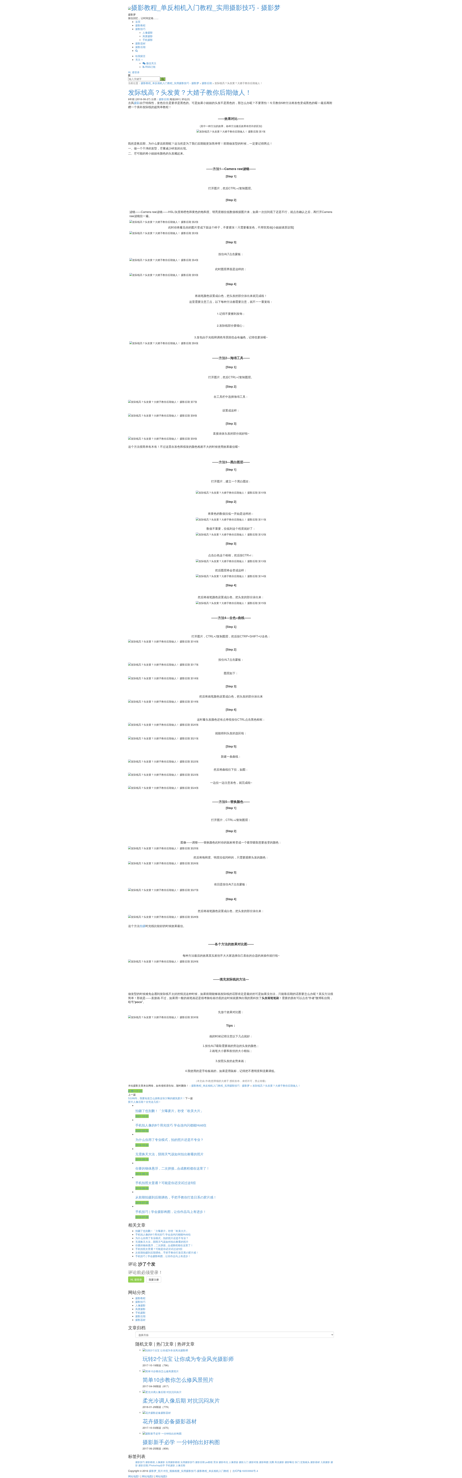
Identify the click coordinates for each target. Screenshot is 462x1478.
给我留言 (140, 56)
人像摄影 (148, 32)
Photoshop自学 (157, 1465)
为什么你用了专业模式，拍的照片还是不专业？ (161, 1238)
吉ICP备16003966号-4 (245, 1471)
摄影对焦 (254, 1462)
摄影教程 (140, 25)
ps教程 (209, 1462)
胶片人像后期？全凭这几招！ (144, 1102)
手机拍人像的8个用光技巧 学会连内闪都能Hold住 (163, 1234)
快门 (297, 1462)
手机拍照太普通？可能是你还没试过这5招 (158, 1249)
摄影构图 (264, 1462)
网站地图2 (147, 1476)
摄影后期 (140, 47)
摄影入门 (244, 1462)
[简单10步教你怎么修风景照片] (161, 1370)
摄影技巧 (140, 29)
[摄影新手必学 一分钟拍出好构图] (162, 1433)
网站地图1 (134, 1476)
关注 (138, 59)
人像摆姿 (234, 1462)
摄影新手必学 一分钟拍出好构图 (181, 1442)
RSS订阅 (150, 67)
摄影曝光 (290, 1462)
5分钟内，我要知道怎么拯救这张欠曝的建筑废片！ (156, 1098)
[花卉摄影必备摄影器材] (157, 1412)
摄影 (137, 103)
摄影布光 (224, 1462)
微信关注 (150, 63)
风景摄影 (148, 36)
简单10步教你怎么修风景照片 (178, 1379)
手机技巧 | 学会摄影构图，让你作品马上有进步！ (163, 1256)
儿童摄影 (326, 1462)
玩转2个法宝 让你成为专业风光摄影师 (188, 1359)
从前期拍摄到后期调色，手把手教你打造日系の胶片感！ (167, 1252)
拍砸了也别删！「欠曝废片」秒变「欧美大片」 (161, 1231)
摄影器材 (140, 43)
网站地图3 (161, 1476)
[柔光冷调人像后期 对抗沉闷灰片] (162, 1391)
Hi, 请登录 (134, 72)
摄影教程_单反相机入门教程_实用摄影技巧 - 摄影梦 (205, 7)
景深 (216, 1462)
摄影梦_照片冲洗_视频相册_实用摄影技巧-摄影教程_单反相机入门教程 (189, 1471)
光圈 (272, 1462)
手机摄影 (148, 40)
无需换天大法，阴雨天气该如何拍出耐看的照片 (161, 1241)
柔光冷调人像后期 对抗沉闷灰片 (181, 1400)
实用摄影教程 (173, 1462)
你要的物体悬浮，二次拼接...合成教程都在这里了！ (164, 1245)
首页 (137, 21)
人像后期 (180, 1465)
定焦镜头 (305, 1462)
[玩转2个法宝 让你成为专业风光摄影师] (165, 1350)
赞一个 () (136, 1091)
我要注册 (154, 1279)
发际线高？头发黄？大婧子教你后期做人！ (190, 92)
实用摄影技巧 (187, 1462)
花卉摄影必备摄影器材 (170, 1421)
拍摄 (142, 926)
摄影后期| (143, 1465)
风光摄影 (280, 1462)
